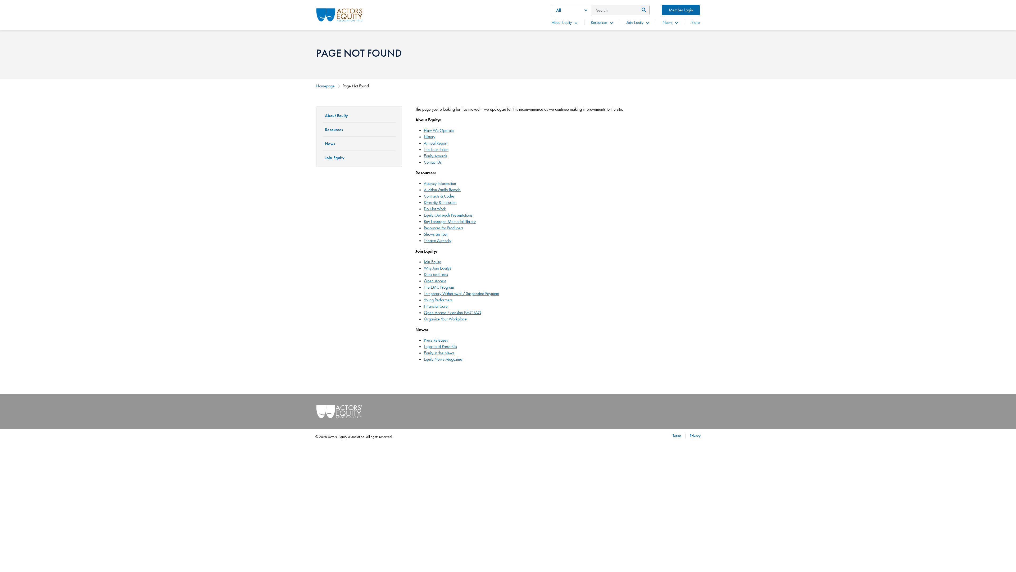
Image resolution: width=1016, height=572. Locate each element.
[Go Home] (340, 14)
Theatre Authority (437, 240)
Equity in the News (439, 353)
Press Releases (436, 340)
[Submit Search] (643, 10)
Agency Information (440, 183)
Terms (677, 435)
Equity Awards (435, 156)
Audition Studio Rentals (442, 190)
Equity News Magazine (443, 359)
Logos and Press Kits (440, 346)
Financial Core (436, 306)
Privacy (695, 435)
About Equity (562, 22)
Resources (599, 22)
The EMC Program (439, 287)
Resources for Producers (443, 228)
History (429, 137)
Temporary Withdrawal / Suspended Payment (461, 293)
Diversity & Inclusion (440, 202)
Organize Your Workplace (445, 319)
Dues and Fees (436, 274)
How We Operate (439, 130)
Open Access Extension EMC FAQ (452, 312)
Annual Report (435, 143)
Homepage (325, 86)
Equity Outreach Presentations (448, 215)
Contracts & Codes (439, 196)
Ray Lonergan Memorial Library (450, 221)
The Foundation (436, 149)
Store (695, 22)
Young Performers (438, 300)
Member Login (681, 10)
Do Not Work (435, 209)
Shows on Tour (436, 234)
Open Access (435, 281)
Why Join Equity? (437, 268)
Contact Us (433, 162)
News (667, 22)
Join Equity (635, 22)
